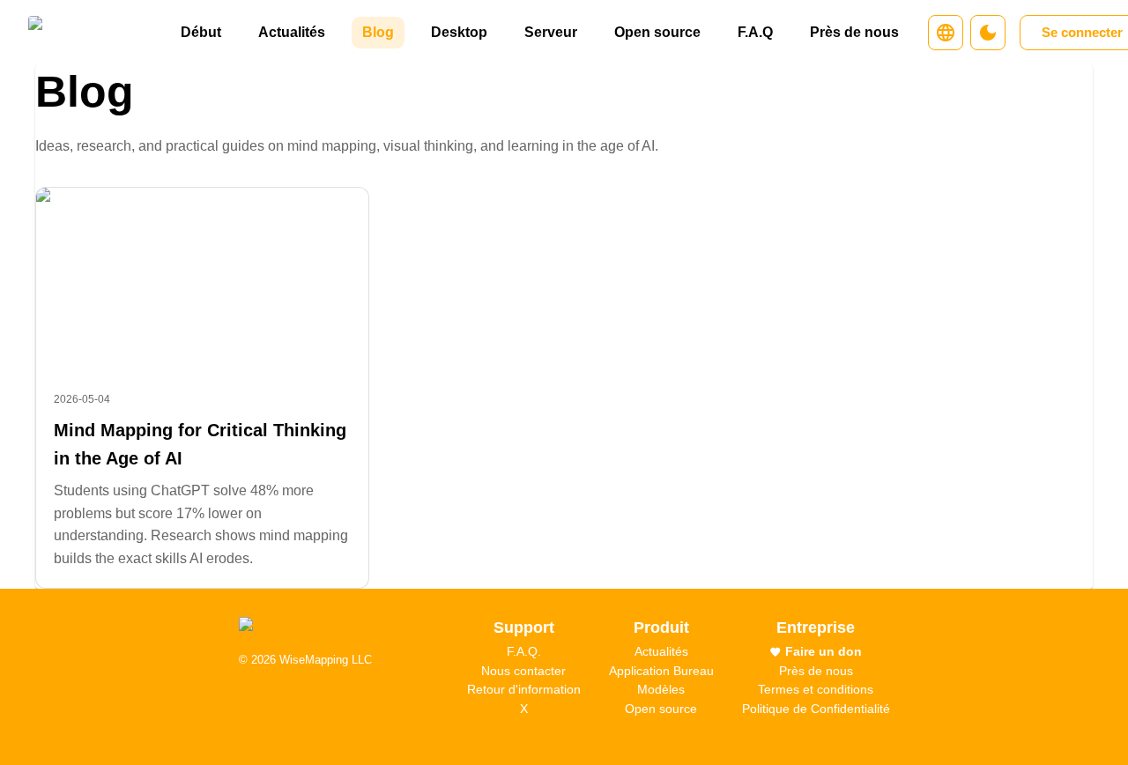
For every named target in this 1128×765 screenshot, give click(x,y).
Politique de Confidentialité (816, 709)
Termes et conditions (815, 689)
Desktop (459, 32)
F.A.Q (755, 32)
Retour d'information (524, 689)
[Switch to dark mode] (988, 32)
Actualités (291, 32)
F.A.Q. (524, 651)
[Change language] (945, 32)
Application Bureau (661, 671)
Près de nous (854, 32)
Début (201, 32)
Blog (378, 32)
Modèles (661, 689)
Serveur (550, 32)
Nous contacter (523, 671)
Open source (657, 32)
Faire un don (823, 651)
